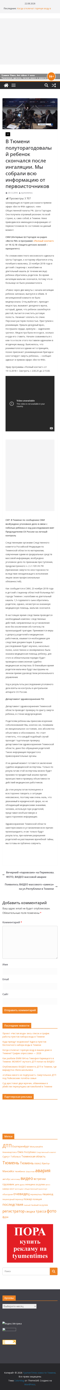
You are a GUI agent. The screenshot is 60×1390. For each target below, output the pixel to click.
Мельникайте (36, 1146)
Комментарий (12, 922)
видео (27, 1178)
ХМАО (37, 1163)
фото (51, 1211)
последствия (12, 1204)
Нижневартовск (9, 1152)
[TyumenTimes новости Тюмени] (6, 85)
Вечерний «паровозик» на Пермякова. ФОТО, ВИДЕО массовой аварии (30, 875)
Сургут (6, 1156)
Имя (5, 964)
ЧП (8, 134)
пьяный (27, 1205)
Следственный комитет (46, 1152)
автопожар (15, 1179)
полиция (37, 1199)
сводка (30, 1211)
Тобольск (15, 1156)
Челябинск (20, 1171)
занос (47, 1184)
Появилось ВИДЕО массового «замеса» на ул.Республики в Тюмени (29, 887)
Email (5, 979)
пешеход (47, 1194)
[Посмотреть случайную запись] (54, 85)
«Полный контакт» (43, 240)
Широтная (30, 1171)
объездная (7, 1194)
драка (22, 1184)
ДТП (7, 1146)
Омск (20, 1152)
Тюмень (10, 1163)
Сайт (5, 994)
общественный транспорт (35, 1189)
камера (5, 1189)
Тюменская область (33, 1156)
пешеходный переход (12, 1199)
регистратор (13, 1211)
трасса (41, 1211)
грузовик (8, 1184)
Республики (30, 1152)
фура (5, 1217)
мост (12, 1189)
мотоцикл (19, 1189)
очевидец (21, 1194)
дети (17, 1184)
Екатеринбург (20, 1146)
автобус (6, 1179)
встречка (40, 1179)
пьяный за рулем (39, 1205)
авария (42, 1170)
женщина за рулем (35, 1184)
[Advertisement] (30, 475)
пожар (28, 1199)
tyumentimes (26, 193)
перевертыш (36, 1194)
